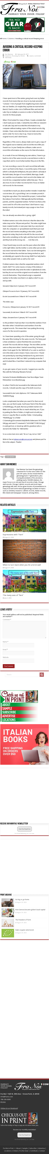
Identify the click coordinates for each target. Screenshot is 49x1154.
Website (6, 657)
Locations (7, 1151)
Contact (42, 1151)
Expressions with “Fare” (13, 534)
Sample (25, 1148)
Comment (7, 620)
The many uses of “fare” (13, 595)
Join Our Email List (24, 829)
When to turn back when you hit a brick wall (22, 565)
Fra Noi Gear (23, 1151)
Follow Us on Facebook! (9, 1108)
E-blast (15, 1151)
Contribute (34, 1151)
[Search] (42, 675)
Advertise (41, 1148)
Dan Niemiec (9, 54)
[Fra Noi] (24, 9)
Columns (11, 38)
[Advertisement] (19, 683)
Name (5, 642)
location (29, 1125)
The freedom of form (23, 920)
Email (5, 649)
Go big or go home (22, 899)
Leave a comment (35, 56)
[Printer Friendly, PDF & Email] (10, 61)
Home (4, 38)
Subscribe (4, 1125)
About (18, 1148)
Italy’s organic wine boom (24, 930)
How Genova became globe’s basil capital (30, 910)
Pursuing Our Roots (18, 56)
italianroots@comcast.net (23, 439)
